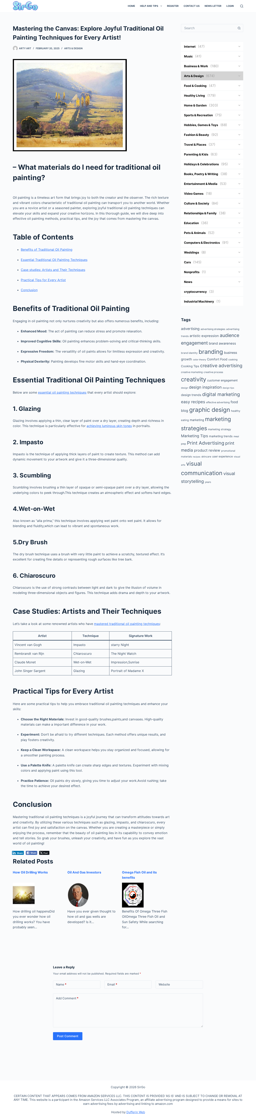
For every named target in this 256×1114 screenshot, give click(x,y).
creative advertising (221, 365)
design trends (191, 395)
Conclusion (29, 290)
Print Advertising (205, 443)
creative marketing (192, 372)
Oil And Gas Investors (84, 872)
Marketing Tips (194, 436)
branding (211, 351)
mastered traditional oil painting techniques (127, 624)
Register (173, 5)
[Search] (241, 6)
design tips (228, 388)
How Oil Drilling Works (30, 872)
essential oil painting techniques (62, 392)
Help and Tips (149, 5)
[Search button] (239, 28)
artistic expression (204, 336)
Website (164, 984)
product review (207, 450)
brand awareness (222, 343)
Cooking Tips (190, 366)
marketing (197, 420)
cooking (232, 359)
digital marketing (221, 394)
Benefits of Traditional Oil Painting (46, 250)
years (208, 482)
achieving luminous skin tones (109, 426)
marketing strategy (219, 429)
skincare (206, 456)
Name (61, 984)
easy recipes (193, 401)
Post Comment (67, 1036)
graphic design (209, 409)
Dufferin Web (135, 1112)
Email (112, 984)
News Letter (213, 5)
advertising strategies (213, 329)
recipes (196, 456)
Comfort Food (217, 359)
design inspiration (205, 387)
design (184, 387)
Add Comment (67, 998)
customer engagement (222, 380)
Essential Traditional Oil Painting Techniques (54, 260)
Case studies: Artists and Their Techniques (53, 270)
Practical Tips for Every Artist (43, 280)
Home (131, 5)
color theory (199, 359)
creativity (193, 379)
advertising (190, 329)
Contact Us (192, 5)
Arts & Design (73, 48)
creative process (213, 372)
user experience (222, 456)
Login (230, 5)
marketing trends (221, 436)
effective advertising (218, 402)
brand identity (189, 352)
